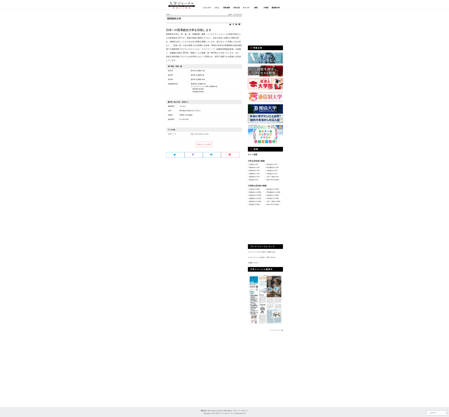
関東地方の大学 (254, 167)
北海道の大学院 (254, 189)
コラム (216, 8)
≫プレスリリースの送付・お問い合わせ (261, 257)
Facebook (220, 411)
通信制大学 (276, 8)
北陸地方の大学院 (273, 195)
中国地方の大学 (272, 174)
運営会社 (204, 411)
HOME (168, 14)
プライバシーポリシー (240, 411)
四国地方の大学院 (255, 201)
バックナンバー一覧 (276, 330)
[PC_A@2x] (265, 143)
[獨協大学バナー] (265, 122)
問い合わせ (228, 411)
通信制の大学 (253, 180)
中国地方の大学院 (273, 198)
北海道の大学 (253, 164)
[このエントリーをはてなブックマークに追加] (236, 25)
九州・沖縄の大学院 (273, 201)
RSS (209, 411)
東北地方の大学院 (273, 189)
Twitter (214, 411)
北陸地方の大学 (272, 170)
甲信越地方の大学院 (273, 192)
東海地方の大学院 (255, 195)
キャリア (246, 8)
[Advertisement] (265, 27)
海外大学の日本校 (273, 180)
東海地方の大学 (254, 170)
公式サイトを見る (204, 144)
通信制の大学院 (254, 204)
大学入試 (236, 8)
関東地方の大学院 (255, 192)
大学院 (265, 8)
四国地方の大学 (254, 177)
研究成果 (226, 8)
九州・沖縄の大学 (273, 177)
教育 (256, 8)
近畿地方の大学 (254, 174)
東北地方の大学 (272, 164)
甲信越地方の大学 (273, 167)
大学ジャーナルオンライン (224, 413)
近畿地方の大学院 (255, 198)
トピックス (207, 8)
